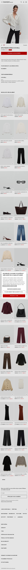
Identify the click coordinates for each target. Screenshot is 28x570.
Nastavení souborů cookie (14, 289)
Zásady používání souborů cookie (9, 286)
